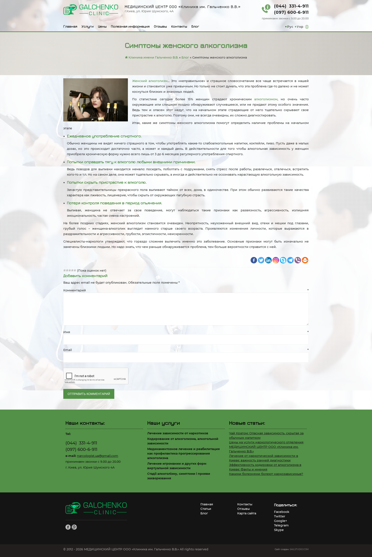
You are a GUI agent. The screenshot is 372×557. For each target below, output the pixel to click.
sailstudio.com (299, 549)
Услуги (88, 26)
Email (186, 350)
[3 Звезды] (69, 270)
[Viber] (297, 260)
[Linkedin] (268, 260)
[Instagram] (276, 260)
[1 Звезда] (64, 270)
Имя (186, 332)
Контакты (179, 26)
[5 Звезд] (75, 270)
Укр (300, 27)
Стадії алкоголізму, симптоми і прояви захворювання (178, 476)
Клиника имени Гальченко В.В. (153, 57)
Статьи (205, 509)
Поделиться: (285, 505)
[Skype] (283, 260)
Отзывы (160, 26)
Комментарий (186, 290)
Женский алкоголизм (149, 81)
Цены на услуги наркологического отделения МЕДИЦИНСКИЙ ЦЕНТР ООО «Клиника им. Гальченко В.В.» (266, 446)
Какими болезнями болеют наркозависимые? (266, 474)
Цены (102, 26)
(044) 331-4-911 (291, 6)
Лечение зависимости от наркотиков (177, 433)
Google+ (280, 521)
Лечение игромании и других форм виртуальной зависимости (176, 466)
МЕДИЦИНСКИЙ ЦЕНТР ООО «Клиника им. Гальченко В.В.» (183, 6)
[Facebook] (254, 260)
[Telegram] (290, 260)
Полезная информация (130, 26)
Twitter (279, 516)
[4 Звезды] (72, 270)
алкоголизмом (265, 99)
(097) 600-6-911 (291, 12)
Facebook (281, 512)
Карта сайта (246, 513)
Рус (290, 27)
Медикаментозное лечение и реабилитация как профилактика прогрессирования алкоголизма (183, 453)
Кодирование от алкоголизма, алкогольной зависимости (182, 441)
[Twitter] (261, 260)
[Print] (305, 260)
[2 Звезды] (67, 270)
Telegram (281, 525)
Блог (195, 26)
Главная (70, 26)
